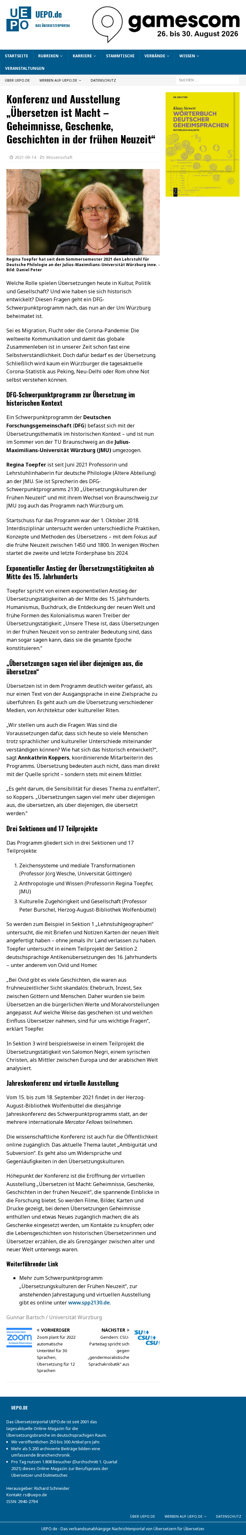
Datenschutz (103, 80)
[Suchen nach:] (208, 80)
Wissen (187, 56)
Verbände (154, 56)
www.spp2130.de (89, 1302)
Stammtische (120, 56)
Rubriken (48, 56)
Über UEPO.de (17, 80)
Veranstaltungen (25, 68)
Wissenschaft (59, 157)
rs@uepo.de (35, 1495)
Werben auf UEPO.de (58, 80)
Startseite (16, 56)
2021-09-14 (25, 157)
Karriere (82, 56)
